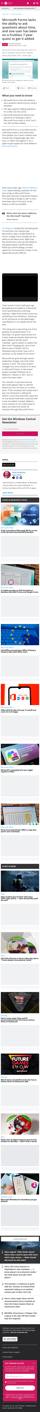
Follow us (22, 88)
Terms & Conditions (17, 1397)
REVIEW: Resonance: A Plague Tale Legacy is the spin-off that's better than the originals (20, 1316)
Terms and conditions (10, 1348)
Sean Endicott (16, 44)
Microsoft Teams (9, 146)
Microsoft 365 (8, 465)
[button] (37, 3)
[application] (20, 286)
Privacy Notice (30, 442)
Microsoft (6, 14)
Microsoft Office (17, 14)
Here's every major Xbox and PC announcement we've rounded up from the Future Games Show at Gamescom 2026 (19, 1302)
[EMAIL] (21, 477)
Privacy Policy (27, 1396)
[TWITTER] (14, 477)
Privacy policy (7, 1357)
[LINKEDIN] (18, 477)
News (5, 44)
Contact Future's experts (11, 1352)
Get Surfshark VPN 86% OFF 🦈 (25, 8)
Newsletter (33, 88)
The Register (7, 228)
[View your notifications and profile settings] (28, 3)
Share (7, 88)
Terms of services (27, 440)
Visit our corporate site (18, 1332)
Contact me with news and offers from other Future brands (20, 1382)
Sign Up (20, 1388)
